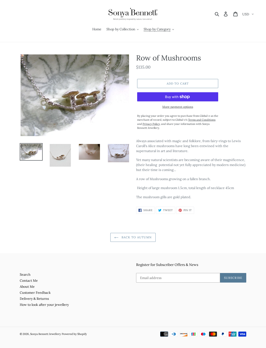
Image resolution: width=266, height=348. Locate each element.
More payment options (177, 107)
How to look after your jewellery (44, 305)
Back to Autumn (136, 237)
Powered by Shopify (74, 334)
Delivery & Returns (34, 298)
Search (25, 274)
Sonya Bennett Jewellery (45, 334)
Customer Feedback (35, 292)
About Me (27, 286)
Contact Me (29, 280)
